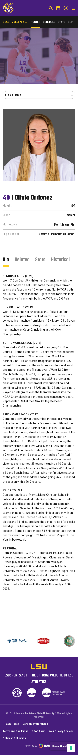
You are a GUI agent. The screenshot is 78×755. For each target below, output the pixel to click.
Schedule (49, 22)
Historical (60, 259)
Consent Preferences (35, 724)
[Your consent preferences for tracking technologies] (71, 748)
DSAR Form (38, 731)
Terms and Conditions (15, 731)
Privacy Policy (11, 724)
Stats (61, 22)
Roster (35, 22)
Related (22, 259)
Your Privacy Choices (61, 731)
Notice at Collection (14, 738)
